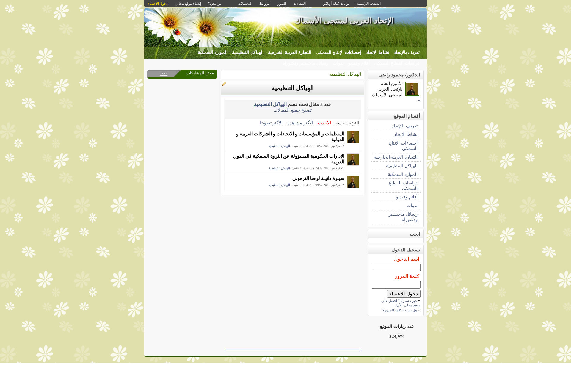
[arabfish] (353, 141)
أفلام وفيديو (359, 63)
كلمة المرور (407, 276)
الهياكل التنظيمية (247, 52)
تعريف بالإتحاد (407, 52)
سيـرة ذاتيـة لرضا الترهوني (318, 178)
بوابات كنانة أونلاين (335, 3)
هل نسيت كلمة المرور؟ (399, 310)
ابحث (163, 73)
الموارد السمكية (213, 52)
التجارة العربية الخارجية (289, 52)
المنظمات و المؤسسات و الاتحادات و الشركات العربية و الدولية (290, 136)
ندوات (338, 63)
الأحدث (324, 122)
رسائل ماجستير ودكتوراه (305, 63)
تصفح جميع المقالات (293, 109)
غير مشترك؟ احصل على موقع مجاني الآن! (401, 303)
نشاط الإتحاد (377, 52)
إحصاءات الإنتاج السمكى (338, 52)
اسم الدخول (406, 259)
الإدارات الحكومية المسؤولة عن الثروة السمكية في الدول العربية (288, 159)
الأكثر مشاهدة (300, 122)
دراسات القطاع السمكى (397, 63)
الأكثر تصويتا (271, 122)
